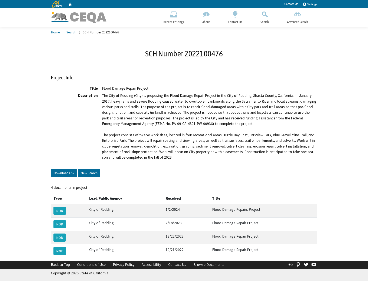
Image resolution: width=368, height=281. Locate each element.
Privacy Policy (123, 264)
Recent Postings (173, 22)
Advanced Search (297, 22)
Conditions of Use (91, 264)
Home (55, 32)
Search (264, 22)
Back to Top (60, 264)
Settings (311, 4)
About (206, 22)
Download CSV (64, 173)
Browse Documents (208, 264)
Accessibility (151, 264)
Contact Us (291, 4)
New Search (89, 173)
